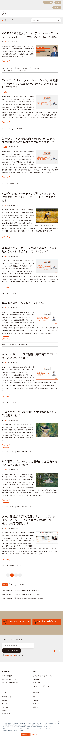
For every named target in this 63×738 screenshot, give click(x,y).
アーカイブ (20, 584)
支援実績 (35, 700)
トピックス (12, 584)
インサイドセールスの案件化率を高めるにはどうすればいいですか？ (29, 356)
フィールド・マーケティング (40, 686)
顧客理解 (19, 129)
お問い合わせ (57, 7)
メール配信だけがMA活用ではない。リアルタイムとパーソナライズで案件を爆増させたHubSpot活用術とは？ (29, 519)
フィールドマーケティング (9, 70)
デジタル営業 (12, 293)
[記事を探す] (58, 20)
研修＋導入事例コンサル (9, 679)
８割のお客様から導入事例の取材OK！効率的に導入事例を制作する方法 (20, 590)
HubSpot (36, 68)
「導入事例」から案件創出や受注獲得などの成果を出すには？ (29, 413)
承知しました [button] (25, 734)
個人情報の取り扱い (10, 655)
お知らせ (35, 707)
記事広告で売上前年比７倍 (10, 683)
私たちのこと (37, 692)
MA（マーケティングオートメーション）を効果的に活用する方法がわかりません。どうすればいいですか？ (30, 83)
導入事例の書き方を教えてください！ (24, 303)
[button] (60, 13)
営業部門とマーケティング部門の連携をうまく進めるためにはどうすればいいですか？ (29, 249)
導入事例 (11, 68)
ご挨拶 (34, 697)
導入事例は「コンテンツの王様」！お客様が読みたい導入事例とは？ (29, 463)
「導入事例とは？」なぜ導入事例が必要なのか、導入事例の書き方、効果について (23, 598)
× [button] (59, 721)
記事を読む (6, 62)
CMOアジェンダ (23, 70)
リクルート (35, 704)
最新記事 (5, 584)
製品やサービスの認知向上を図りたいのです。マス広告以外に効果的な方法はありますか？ (29, 140)
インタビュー (6, 707)
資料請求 (58, 2)
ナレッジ (5, 692)
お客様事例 (6, 671)
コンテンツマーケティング (24, 68)
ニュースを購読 (48, 2)
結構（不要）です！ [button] (36, 734)
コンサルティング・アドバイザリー (42, 676)
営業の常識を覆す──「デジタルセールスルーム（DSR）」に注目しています (22, 594)
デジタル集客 (36, 683)
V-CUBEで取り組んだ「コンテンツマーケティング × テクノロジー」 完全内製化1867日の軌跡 (30, 35)
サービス (35, 671)
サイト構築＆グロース (39, 679)
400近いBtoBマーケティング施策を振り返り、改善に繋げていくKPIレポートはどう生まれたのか (29, 197)
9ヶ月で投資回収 (7, 676)
